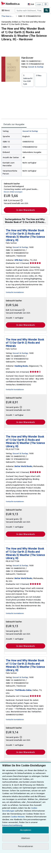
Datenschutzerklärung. (12, 825)
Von (27, 79)
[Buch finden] (46, 10)
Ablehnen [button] (25, 838)
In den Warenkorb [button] (25, 209)
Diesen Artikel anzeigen (13, 192)
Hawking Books (21, 366)
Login (39, 4)
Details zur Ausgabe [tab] (14, 124)
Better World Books (23, 466)
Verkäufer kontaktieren (15, 292)
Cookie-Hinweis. (18, 816)
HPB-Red (18, 260)
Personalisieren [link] (25, 846)
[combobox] (29, 10)
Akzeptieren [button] (25, 830)
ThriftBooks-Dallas (23, 690)
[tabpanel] (24, 152)
